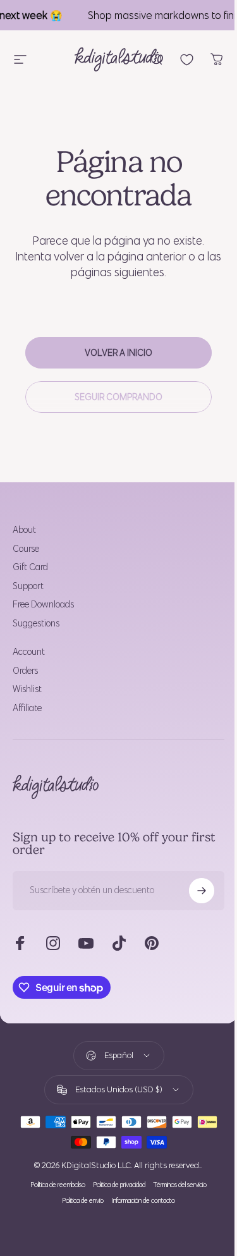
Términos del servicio (180, 1185)
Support (28, 586)
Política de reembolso (57, 1185)
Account (29, 652)
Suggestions (36, 623)
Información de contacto (143, 1201)
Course (26, 549)
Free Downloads (43, 604)
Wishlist (27, 689)
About (24, 530)
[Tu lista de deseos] (186, 60)
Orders (25, 671)
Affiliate (27, 708)
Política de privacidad (119, 1185)
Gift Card (30, 567)
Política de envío (83, 1201)
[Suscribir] (201, 890)
